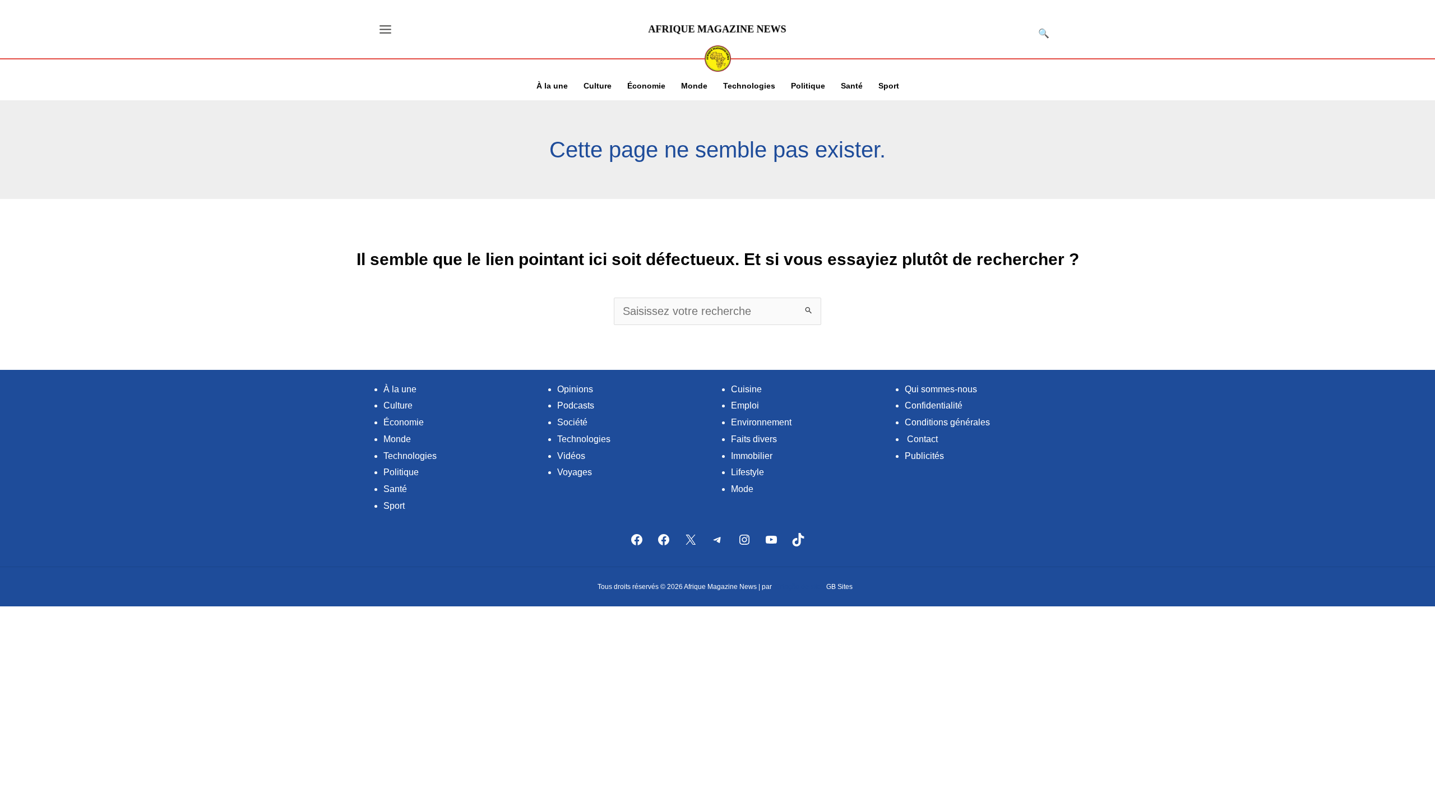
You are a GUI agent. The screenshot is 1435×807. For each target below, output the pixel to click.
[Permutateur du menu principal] (385, 29)
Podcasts (575, 405)
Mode (742, 489)
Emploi (745, 405)
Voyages (574, 472)
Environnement (761, 422)
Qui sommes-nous (941, 389)
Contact (922, 439)
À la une (399, 389)
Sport (394, 506)
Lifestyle (747, 472)
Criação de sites (800, 587)
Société (572, 422)
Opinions (575, 389)
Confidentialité (933, 405)
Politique (401, 472)
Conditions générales (947, 422)
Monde (397, 439)
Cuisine (746, 389)
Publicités (924, 456)
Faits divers (754, 439)
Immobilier (751, 456)
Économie (403, 422)
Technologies (410, 456)
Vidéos (571, 456)
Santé (395, 489)
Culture (398, 405)
